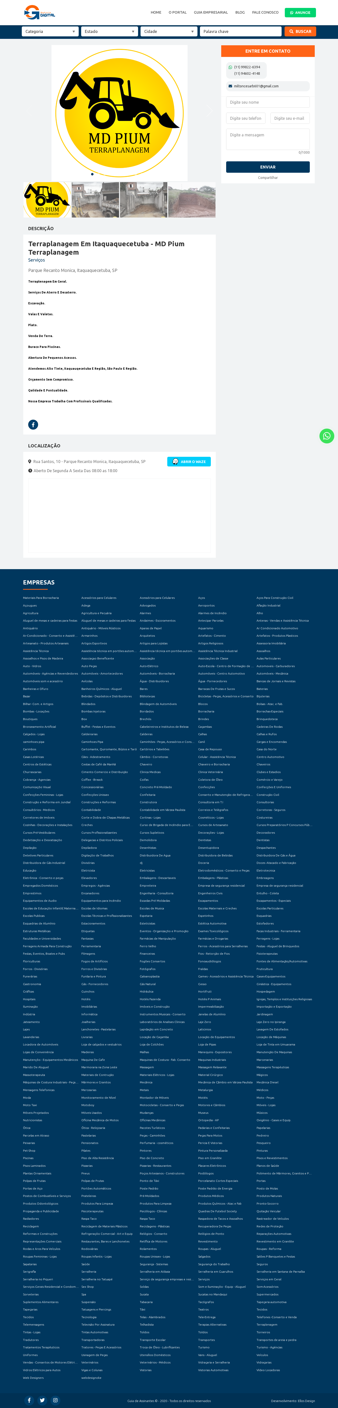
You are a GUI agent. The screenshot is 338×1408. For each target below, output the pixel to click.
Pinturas (262, 1150)
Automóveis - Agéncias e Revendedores (50, 673)
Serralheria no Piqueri (38, 1279)
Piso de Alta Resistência (97, 1158)
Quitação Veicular (269, 1211)
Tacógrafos (206, 1302)
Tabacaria (146, 1302)
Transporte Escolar (153, 1339)
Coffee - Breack (92, 779)
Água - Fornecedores (212, 681)
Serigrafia (29, 1271)
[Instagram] (55, 1401)
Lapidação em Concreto (156, 1029)
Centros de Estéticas (37, 764)
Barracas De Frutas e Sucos (216, 688)
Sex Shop (87, 1286)
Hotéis (85, 999)
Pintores (145, 1150)
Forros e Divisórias (94, 969)
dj (141, 862)
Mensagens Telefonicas (38, 1090)
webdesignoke (91, 1377)
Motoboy (87, 1105)
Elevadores (89, 877)
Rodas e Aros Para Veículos (41, 1248)
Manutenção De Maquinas (274, 1052)
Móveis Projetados (36, 1112)
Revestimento (208, 1241)
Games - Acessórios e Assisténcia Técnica (226, 976)
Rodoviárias (89, 1248)
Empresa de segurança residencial (221, 885)
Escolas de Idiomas (94, 908)
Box (84, 719)
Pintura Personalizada (213, 1150)
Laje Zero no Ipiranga (271, 1021)
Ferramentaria (91, 946)
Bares (143, 688)
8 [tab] (135, 174)
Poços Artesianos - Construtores (162, 1173)
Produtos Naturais (269, 1195)
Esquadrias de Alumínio (39, 923)
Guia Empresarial (211, 12)
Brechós (145, 719)
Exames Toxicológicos (213, 931)
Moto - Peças (265, 1097)
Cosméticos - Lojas (211, 817)
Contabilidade (91, 809)
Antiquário (30, 628)
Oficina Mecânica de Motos (100, 1120)
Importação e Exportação (274, 1006)
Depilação (30, 847)
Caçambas (205, 726)
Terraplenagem (267, 1324)
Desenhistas (148, 847)
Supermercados (267, 1294)
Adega (85, 605)
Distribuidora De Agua (155, 855)
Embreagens (265, 877)
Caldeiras (146, 734)
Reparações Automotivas (274, 1233)
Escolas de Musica (152, 908)
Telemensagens (33, 1324)
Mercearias (88, 1090)
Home (156, 12)
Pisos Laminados (34, 1165)
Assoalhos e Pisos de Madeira (43, 658)
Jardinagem (265, 1014)
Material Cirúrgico (210, 1074)
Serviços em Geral (269, 1279)
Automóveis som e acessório (43, 681)
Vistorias (145, 1370)
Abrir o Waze (193, 462)
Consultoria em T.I (210, 802)
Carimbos (29, 749)
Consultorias (265, 802)
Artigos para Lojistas (154, 643)
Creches (87, 824)
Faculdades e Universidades (42, 938)
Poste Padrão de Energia (215, 1188)
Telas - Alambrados (152, 1317)
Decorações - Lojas (211, 832)
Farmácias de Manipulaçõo (158, 938)
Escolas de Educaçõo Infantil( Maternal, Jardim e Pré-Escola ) (64, 908)
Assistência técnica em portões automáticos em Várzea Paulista (183, 651)
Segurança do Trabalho (214, 1264)
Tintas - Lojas (31, 1332)
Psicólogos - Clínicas (153, 1211)
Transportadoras (92, 1339)
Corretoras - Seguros (271, 809)
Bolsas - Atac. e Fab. (270, 703)
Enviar (267, 167)
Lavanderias (31, 1037)
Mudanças (146, 1112)
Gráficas (28, 991)
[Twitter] (42, 1401)
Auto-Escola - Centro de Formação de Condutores (233, 666)
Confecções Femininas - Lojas (43, 794)
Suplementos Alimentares (40, 1302)
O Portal (178, 12)
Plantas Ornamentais (37, 1173)
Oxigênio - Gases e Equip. (274, 1120)
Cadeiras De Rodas (270, 726)
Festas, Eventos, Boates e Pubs (44, 953)
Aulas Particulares (269, 658)
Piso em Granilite (210, 1158)
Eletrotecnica (266, 870)
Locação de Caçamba (154, 1037)
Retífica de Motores (153, 1241)
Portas (261, 1180)
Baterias (262, 688)
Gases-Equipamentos (271, 976)
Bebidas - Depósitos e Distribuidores (106, 696)
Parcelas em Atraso (36, 1135)
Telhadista (147, 1324)
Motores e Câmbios (211, 1105)
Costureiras (264, 817)
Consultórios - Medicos (39, 809)
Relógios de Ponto (211, 1233)
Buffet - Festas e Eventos (98, 726)
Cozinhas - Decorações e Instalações (47, 824)
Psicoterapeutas (92, 1211)
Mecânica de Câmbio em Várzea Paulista (225, 1082)
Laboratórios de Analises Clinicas (162, 1021)
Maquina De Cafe (93, 1059)
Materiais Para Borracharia (41, 597)
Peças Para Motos (210, 1135)
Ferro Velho (148, 946)
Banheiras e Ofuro (35, 688)
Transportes (206, 1339)
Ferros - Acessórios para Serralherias (223, 946)
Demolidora (148, 840)
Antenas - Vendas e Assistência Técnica (283, 620)
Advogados (148, 605)
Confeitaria (147, 794)
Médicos (262, 1090)
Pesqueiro (264, 1142)
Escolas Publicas (34, 915)
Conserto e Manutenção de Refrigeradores (228, 794)
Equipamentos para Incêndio (101, 900)
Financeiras (147, 953)
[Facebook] (33, 425)
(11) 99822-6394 (247, 67)
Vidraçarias (264, 1362)
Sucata (144, 1294)
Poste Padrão (149, 1188)
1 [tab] (92, 174)
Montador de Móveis (154, 1097)
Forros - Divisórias (35, 969)
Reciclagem (31, 1226)
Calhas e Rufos (267, 734)
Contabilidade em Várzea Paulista (162, 809)
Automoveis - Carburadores (276, 666)
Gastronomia (32, 984)
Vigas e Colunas (91, 1370)
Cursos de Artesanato (213, 824)
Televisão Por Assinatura (98, 1324)
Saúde (85, 1264)
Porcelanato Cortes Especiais (218, 1180)
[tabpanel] (120, 113)
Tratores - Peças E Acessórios (101, 1347)
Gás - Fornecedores (94, 984)
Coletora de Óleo (210, 779)
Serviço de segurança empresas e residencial (170, 1279)
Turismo (204, 1347)
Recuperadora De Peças (214, 1226)
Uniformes (30, 1355)
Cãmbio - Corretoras (154, 756)
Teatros (203, 1309)
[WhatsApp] (326, 436)
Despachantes (266, 847)
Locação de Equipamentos (216, 1037)
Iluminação (30, 1006)
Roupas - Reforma (269, 1248)
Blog (240, 12)
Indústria (29, 1014)
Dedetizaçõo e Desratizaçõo (42, 840)
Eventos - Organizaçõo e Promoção (164, 931)
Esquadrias (264, 915)
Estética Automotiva (212, 923)
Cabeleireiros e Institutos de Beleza (164, 726)
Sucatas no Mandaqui (212, 1294)
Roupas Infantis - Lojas (96, 1256)
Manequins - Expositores (215, 1052)
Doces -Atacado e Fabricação (276, 862)
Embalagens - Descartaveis (158, 877)
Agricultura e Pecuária (96, 613)
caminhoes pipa (33, 741)
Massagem (147, 1067)
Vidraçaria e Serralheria (214, 1362)
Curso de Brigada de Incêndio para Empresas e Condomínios (182, 824)
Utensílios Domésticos (155, 1355)
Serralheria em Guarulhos (215, 1271)
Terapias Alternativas (212, 1324)
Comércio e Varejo (270, 779)
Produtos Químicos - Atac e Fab (219, 1203)
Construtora (148, 802)
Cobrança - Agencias (36, 779)
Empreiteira (148, 885)
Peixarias (29, 1142)
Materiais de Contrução (97, 1074)
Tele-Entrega (207, 1317)
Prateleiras (88, 1195)
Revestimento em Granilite (275, 1241)
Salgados (204, 1256)
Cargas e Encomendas (272, 741)
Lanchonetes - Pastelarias (98, 1029)
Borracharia (206, 711)
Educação (29, 870)
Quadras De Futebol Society (217, 1211)
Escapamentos (208, 900)
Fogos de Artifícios (94, 961)
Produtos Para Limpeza (97, 1203)
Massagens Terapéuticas (273, 1067)
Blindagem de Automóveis (158, 703)
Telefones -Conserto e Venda (277, 1317)
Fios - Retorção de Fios (214, 953)
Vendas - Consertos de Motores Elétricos (51, 1362)
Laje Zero (204, 1021)
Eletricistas (147, 870)
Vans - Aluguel (207, 1355)
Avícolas (87, 681)
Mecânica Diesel (267, 1082)
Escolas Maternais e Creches (217, 908)
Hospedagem (266, 991)
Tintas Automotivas (94, 1332)
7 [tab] (129, 174)
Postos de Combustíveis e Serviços (47, 1195)
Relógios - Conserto (153, 1233)
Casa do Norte (267, 749)
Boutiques (30, 719)
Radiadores (31, 1218)
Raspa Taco (89, 1218)
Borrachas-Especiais (270, 711)
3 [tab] (104, 174)
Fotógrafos (147, 969)
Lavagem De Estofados (272, 1029)
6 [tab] (123, 174)
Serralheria (88, 1271)
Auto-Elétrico (149, 666)
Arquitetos (147, 635)
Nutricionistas (32, 1120)
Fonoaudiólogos (209, 961)
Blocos (203, 703)
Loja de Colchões (152, 1044)
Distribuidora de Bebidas (215, 855)
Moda (27, 1097)
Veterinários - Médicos (155, 1362)
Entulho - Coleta (268, 893)
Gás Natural (148, 984)
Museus (203, 1112)
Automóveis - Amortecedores (102, 673)
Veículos (262, 1355)
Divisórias (88, 862)
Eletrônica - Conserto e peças (43, 877)
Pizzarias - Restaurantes (155, 1165)
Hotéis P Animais (209, 999)
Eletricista (88, 870)
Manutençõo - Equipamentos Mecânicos (50, 1059)
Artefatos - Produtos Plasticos (277, 635)
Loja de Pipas (207, 1044)
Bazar (26, 696)
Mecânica (146, 1082)
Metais (144, 1090)
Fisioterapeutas (267, 953)
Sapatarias (30, 1264)
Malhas (144, 1052)
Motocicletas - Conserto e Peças (162, 1105)
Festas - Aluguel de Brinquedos (278, 946)
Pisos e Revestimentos (272, 1158)
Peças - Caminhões (152, 1135)
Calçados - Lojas (34, 734)
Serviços (204, 1279)
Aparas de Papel (151, 628)
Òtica (26, 1127)
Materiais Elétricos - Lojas (157, 1074)
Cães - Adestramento (95, 756)
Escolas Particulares (270, 908)
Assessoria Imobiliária (271, 643)
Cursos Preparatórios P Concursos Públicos (286, 824)
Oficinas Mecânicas (152, 1120)
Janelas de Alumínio (212, 1014)
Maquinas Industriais (212, 1059)
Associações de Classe (213, 658)
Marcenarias (265, 1059)
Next (206, 110)
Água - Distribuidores (154, 681)
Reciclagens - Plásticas (154, 1226)
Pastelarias (88, 1135)
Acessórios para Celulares (98, 597)
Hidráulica (146, 991)
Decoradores (266, 832)
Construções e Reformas (98, 802)
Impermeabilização (211, 1006)
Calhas (202, 734)
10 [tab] (148, 174)
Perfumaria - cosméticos (156, 1142)
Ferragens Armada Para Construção (47, 946)
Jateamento (31, 1021)
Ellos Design (306, 1401)
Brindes (203, 719)
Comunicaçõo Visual (37, 787)
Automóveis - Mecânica (272, 673)
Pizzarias (87, 1165)
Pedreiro (263, 1135)
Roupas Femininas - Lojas (40, 1256)
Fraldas (203, 969)
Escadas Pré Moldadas (155, 900)
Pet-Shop (29, 1150)
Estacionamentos (93, 923)
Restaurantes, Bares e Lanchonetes (105, 1241)
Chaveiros (263, 764)
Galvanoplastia (150, 976)
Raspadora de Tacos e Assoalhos (220, 1218)
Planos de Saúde (268, 1165)
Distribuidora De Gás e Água (276, 855)
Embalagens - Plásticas (213, 877)
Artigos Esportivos (94, 643)
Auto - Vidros (32, 666)
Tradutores (31, 1339)
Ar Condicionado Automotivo (277, 628)
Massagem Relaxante (212, 1067)
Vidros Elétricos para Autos (41, 1370)
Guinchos (87, 991)
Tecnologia (89, 1317)
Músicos (262, 1112)
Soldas (144, 1286)
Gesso (202, 984)
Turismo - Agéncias (269, 1347)
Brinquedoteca (267, 719)
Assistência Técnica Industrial (218, 651)
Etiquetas (88, 931)
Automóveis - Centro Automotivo (221, 673)
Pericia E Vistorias (210, 1142)
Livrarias (87, 1037)
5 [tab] (117, 174)
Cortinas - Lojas (150, 817)
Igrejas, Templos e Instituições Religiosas (284, 999)
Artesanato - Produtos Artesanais (46, 643)
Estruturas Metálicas (36, 931)
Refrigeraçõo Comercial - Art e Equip (107, 1233)
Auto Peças (89, 666)
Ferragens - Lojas (268, 938)
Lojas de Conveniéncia (38, 1052)
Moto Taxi (30, 1105)
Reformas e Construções (40, 1233)
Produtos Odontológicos (40, 1203)
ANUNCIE (302, 13)
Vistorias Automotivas (213, 1370)
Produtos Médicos (211, 1195)
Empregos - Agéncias (95, 885)
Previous (31, 109)
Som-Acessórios (267, 1286)
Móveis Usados (91, 1112)
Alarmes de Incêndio (212, 613)
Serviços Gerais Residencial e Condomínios (52, 1286)
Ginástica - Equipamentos (274, 984)
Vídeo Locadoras (268, 1370)
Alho (260, 613)
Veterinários (89, 1362)
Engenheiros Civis (210, 893)
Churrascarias (32, 772)
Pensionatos (89, 1142)
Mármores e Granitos (96, 1082)
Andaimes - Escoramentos (157, 620)
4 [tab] (111, 174)
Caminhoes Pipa (92, 741)
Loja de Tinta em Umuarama (276, 1044)
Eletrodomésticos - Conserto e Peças (223, 870)
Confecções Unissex (95, 794)
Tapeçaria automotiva (272, 1302)
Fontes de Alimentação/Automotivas (282, 961)
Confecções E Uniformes (274, 787)
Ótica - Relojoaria (93, 1127)
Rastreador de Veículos (273, 1218)
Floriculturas (31, 961)
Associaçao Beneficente (97, 658)
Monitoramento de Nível (98, 1097)
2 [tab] (98, 174)
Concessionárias (92, 787)
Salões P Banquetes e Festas (276, 1256)
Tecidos (262, 1309)
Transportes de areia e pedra (276, 1339)
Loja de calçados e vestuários (101, 1044)
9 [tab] (142, 174)
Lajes (26, 1029)
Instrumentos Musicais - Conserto (163, 1014)
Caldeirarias (89, 734)
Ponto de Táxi (149, 1180)
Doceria (203, 862)
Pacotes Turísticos (152, 1127)
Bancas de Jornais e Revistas (276, 681)
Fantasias (87, 938)
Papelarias (263, 1127)
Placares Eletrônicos (212, 1165)
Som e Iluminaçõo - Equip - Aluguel (222, 1286)
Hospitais (29, 999)
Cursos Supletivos (152, 832)
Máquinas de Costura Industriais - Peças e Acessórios (59, 1082)
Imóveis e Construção (155, 1006)
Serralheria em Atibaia (155, 1271)
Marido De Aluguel (36, 1067)
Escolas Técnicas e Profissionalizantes (106, 915)
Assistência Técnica (36, 651)
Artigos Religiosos (210, 643)
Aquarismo (205, 628)
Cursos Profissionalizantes (99, 832)
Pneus (85, 1173)
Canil (201, 741)
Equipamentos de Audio (40, 900)
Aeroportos (206, 605)
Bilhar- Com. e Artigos (38, 703)
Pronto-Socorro (268, 1203)
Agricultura (30, 613)
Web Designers (33, 1377)
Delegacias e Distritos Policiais (102, 840)
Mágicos (262, 1074)
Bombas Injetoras (93, 711)
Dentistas (204, 840)
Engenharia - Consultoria (156, 893)
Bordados (147, 711)
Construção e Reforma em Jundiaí (47, 802)
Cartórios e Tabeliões (154, 749)
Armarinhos (89, 635)
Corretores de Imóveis (38, 817)
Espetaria (146, 915)
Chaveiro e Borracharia (214, 764)
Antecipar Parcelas (210, 620)
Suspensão (88, 1302)
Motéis (203, 1097)
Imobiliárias (89, 1006)
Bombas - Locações (36, 711)
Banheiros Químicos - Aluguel (101, 688)
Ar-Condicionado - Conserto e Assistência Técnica (57, 635)
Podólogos (206, 1173)
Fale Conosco (265, 12)
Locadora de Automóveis (40, 1044)
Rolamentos (148, 1248)
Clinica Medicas (150, 772)
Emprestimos (32, 893)
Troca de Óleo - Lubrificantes (160, 1347)
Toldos (144, 1332)
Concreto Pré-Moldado (156, 787)
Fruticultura (265, 969)
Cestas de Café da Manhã (98, 764)
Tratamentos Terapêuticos (41, 1347)
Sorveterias (31, 1294)
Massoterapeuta (34, 1074)
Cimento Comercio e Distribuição (104, 772)
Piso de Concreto (152, 1158)
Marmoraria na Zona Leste (99, 1067)
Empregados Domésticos (40, 885)
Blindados (88, 703)
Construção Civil (268, 794)
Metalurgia (205, 1090)
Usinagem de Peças (94, 1355)
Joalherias (88, 1021)
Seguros (262, 1264)
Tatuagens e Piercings (96, 1309)
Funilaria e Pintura (93, 976)
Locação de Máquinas (271, 1037)
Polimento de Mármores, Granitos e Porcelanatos (291, 1173)
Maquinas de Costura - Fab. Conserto (165, 1059)
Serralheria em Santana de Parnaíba (281, 1271)
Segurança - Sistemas (154, 1264)
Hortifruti (205, 991)
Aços (201, 597)
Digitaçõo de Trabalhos (97, 855)
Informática (89, 1014)
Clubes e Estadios (269, 772)
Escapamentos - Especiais (274, 900)
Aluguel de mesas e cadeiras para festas (50, 620)
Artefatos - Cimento (212, 635)
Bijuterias (263, 696)
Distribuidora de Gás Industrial (44, 862)
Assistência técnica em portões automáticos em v (115, 651)
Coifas (144, 779)
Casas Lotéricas (33, 756)
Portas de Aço (33, 1188)
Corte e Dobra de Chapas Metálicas (105, 817)
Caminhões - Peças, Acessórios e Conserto (169, 741)
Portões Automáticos (96, 1188)
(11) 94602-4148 (247, 73)
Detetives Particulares (38, 855)
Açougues (30, 605)
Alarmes (145, 613)
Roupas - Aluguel (209, 1248)
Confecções (206, 787)
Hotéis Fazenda (150, 999)
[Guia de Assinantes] (39, 12)
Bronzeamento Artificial (39, 726)
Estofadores (265, 923)
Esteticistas (147, 923)
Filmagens (88, 953)
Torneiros (263, 1332)
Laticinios (204, 1029)
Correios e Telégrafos (213, 809)
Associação (147, 658)
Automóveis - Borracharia (157, 673)
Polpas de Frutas (34, 1180)
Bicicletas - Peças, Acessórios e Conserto (226, 696)
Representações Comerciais (42, 1241)
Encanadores (90, 893)
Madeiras (87, 1052)
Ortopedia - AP (208, 1120)
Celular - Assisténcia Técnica (217, 756)
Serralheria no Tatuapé (97, 1279)
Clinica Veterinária (210, 772)
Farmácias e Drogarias (213, 938)
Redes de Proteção (270, 1226)
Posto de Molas (267, 1188)
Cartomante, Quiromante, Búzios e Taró (109, 749)
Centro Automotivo (270, 756)
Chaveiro (146, 764)
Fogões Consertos (152, 961)
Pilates (85, 1150)
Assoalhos (263, 651)
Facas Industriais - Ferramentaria (278, 931)
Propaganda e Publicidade (41, 1211)
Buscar (303, 31)
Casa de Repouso (210, 749)
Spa (83, 1294)
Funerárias (30, 976)
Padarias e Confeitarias (214, 1127)
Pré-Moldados (149, 1195)
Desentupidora (208, 847)
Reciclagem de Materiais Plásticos (104, 1226)
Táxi (142, 1309)
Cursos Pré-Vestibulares (39, 832)
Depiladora (89, 847)
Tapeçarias (30, 1309)
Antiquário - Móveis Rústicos (101, 628)
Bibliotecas (147, 696)
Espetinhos (205, 915)
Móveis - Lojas (266, 1105)
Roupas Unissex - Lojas (155, 1256)
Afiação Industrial (268, 605)
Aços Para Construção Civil (275, 597)
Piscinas (28, 1158)
